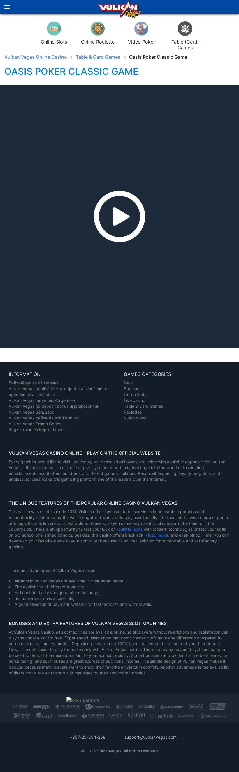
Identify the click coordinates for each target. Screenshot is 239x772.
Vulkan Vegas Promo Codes (35, 423)
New (128, 382)
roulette (124, 529)
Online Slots (135, 394)
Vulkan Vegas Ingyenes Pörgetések (42, 400)
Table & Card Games (143, 406)
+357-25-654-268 (88, 737)
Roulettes (133, 412)
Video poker (135, 417)
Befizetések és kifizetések (34, 382)
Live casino (134, 400)
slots (139, 529)
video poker (157, 534)
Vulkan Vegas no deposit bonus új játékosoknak (54, 406)
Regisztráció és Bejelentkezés (37, 429)
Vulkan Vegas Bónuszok (31, 412)
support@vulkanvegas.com (150, 737)
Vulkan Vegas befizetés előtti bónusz (44, 417)
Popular (131, 388)
